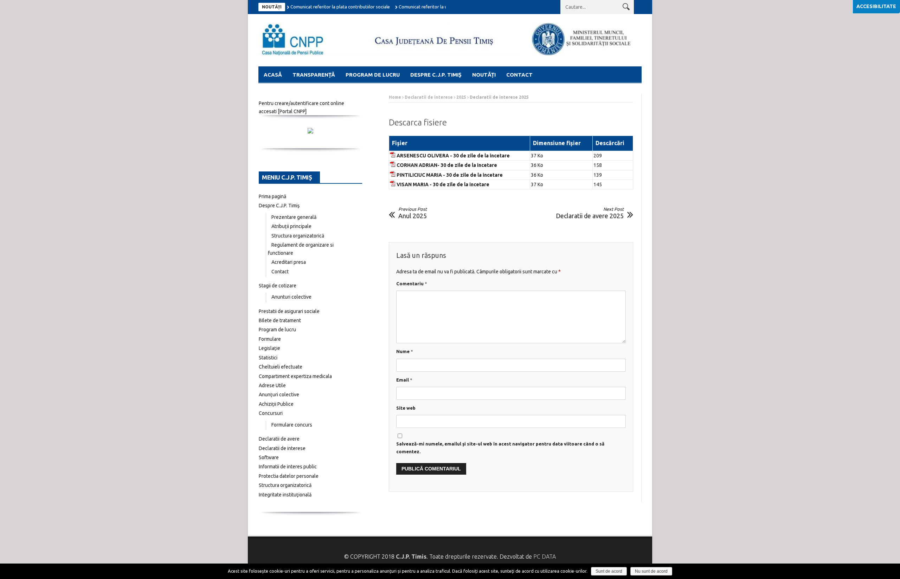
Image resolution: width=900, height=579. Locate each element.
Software (269, 457)
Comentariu (411, 283)
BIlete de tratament (280, 320)
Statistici (268, 357)
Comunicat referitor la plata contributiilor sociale (340, 6)
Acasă (273, 75)
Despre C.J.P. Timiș (436, 75)
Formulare (270, 339)
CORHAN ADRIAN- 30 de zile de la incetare (447, 165)
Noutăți (484, 75)
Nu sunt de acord (651, 571)
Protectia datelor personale (289, 476)
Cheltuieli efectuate (280, 367)
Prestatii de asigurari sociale (289, 311)
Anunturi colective (291, 297)
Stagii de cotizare (277, 285)
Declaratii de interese (429, 97)
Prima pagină (272, 196)
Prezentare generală (293, 217)
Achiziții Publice (276, 404)
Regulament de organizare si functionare (301, 249)
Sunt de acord (609, 571)
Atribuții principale (291, 226)
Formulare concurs (291, 425)
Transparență (313, 75)
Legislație (269, 348)
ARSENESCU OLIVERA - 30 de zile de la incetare (453, 155)
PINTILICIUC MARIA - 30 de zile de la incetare (450, 175)
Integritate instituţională (285, 494)
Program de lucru (373, 75)
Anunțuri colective (279, 394)
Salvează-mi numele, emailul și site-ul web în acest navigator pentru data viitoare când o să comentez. (500, 447)
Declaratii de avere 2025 (590, 213)
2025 (461, 97)
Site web (406, 407)
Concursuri (271, 413)
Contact (519, 75)
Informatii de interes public (288, 466)
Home (395, 97)
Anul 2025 (412, 213)
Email (404, 379)
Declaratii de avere (279, 439)
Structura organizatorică (297, 236)
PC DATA (544, 556)
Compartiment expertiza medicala (295, 376)
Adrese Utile (272, 385)
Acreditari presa (288, 262)
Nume (404, 351)
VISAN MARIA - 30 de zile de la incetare (443, 184)
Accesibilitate (876, 6)
